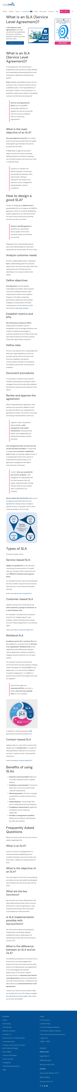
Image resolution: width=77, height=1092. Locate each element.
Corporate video (8, 1041)
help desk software (21, 308)
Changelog (6, 1063)
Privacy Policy (45, 1020)
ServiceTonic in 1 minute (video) (14, 1038)
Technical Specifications (11, 1066)
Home (5, 1020)
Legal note (44, 1038)
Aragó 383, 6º (44, 1056)
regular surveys (30, 454)
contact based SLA (25, 760)
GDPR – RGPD (45, 1041)
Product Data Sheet (10, 1055)
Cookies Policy (45, 1024)
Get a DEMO (7, 1052)
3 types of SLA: (18, 554)
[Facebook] (40, 1085)
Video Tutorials (8, 1059)
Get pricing (7, 1024)
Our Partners (7, 1027)
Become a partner (9, 1031)
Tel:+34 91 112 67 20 (46, 1082)
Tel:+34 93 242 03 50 (47, 1065)
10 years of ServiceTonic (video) (14, 1045)
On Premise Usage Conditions (50, 1031)
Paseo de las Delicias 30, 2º (49, 1073)
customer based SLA (26, 630)
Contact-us (7, 1034)
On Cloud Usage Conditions (49, 1027)
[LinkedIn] (44, 1085)
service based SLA (25, 593)
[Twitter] (42, 1085)
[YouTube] (47, 1085)
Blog (4, 1070)
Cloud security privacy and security (52, 1034)
